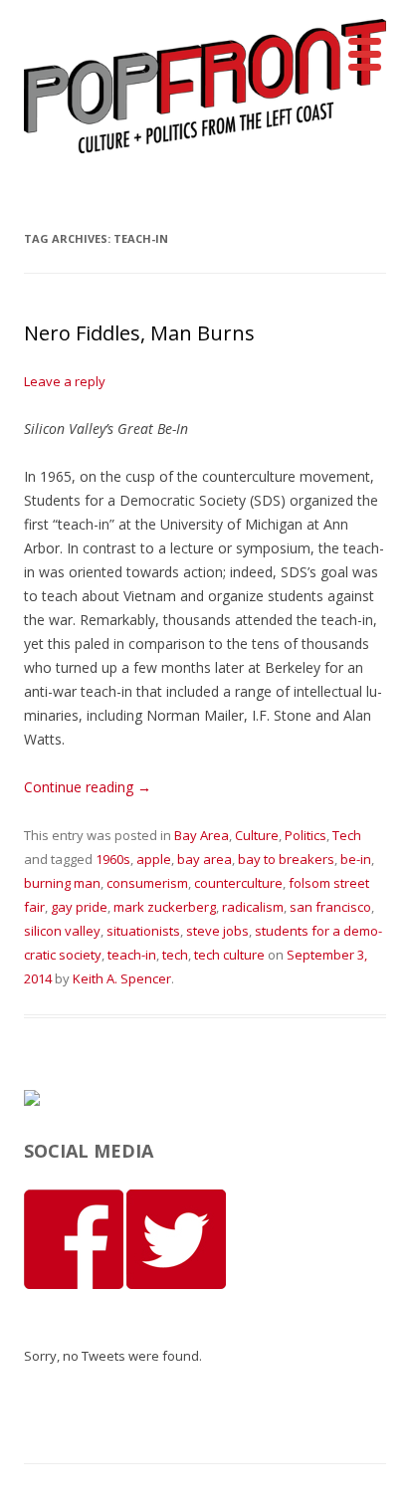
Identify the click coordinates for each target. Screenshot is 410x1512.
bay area (204, 859)
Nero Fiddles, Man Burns (139, 333)
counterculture (238, 883)
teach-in (131, 955)
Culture (257, 835)
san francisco (330, 907)
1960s (113, 859)
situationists (143, 931)
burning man (62, 883)
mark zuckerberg (164, 907)
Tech (346, 835)
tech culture (229, 955)
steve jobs (217, 931)
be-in (355, 859)
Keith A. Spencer (122, 978)
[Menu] (364, 55)
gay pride (79, 907)
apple (153, 859)
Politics (305, 835)
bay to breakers (286, 859)
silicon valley (62, 931)
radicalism (253, 907)
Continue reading (87, 786)
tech (175, 955)
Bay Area (201, 835)
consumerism (147, 883)
